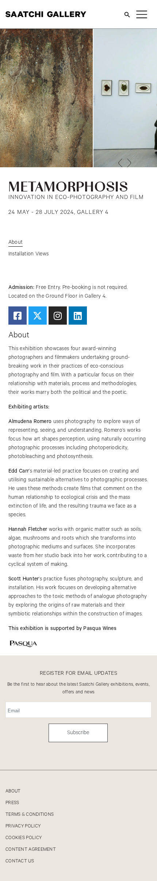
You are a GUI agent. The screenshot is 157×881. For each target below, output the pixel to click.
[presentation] (120, 162)
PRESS (12, 803)
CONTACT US (19, 861)
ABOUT (13, 791)
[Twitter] (37, 315)
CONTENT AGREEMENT (30, 849)
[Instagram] (58, 315)
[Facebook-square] (17, 315)
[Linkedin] (78, 315)
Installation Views (28, 254)
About (15, 242)
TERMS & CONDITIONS (29, 814)
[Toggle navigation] (142, 14)
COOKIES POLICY (23, 838)
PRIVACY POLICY (23, 826)
